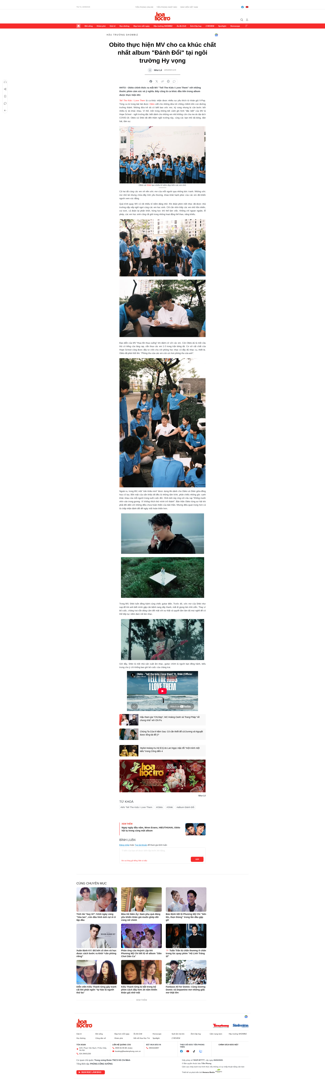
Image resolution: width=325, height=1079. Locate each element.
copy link (162, 81)
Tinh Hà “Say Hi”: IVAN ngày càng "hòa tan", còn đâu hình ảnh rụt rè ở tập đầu (96, 917)
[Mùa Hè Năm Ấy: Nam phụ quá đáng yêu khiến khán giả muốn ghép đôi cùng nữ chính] (141, 899)
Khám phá (101, 26)
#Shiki (170, 807)
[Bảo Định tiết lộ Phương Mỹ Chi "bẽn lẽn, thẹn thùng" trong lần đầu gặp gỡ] (186, 899)
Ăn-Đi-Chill (181, 26)
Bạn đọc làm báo (91, 1072)
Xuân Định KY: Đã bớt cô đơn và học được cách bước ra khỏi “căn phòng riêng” (96, 953)
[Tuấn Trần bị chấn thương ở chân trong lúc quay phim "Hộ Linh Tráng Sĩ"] (186, 936)
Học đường (124, 26)
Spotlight (222, 26)
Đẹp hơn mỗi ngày (142, 26)
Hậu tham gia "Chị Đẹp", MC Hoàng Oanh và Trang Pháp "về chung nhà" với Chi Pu (170, 719)
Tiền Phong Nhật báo (167, 7)
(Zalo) (130, 1048)
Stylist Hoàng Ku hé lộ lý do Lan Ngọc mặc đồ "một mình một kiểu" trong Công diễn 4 (170, 749)
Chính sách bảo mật (228, 1045)
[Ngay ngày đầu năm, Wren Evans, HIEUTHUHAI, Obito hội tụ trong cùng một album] (195, 829)
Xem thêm (247, 26)
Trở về (5, 110)
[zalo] (202, 1051)
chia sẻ (150, 81)
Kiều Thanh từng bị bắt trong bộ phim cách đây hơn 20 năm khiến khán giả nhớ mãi (139, 990)
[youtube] (247, 7)
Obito (152, 104)
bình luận (174, 81)
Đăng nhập (124, 845)
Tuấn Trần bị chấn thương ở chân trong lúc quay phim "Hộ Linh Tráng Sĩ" (186, 953)
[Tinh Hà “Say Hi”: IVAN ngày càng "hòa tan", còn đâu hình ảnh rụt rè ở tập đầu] (96, 899)
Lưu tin (5, 96)
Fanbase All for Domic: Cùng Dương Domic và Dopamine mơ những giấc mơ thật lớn (185, 990)
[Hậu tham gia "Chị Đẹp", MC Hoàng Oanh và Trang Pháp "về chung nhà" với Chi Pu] (128, 719)
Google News (216, 35)
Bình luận (5, 103)
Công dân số (100, 1038)
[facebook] (242, 7)
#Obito (159, 807)
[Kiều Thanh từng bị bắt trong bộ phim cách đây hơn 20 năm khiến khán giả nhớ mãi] (141, 972)
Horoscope (235, 26)
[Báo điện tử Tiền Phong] (221, 1026)
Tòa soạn (81, 1045)
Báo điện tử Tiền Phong (162, 16)
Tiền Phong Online (144, 7)
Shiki (149, 185)
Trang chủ (78, 26)
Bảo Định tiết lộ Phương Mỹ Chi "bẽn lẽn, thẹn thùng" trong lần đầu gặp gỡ (186, 917)
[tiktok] (195, 1051)
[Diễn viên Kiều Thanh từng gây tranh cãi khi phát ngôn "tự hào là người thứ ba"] (96, 972)
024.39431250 (85, 1054)
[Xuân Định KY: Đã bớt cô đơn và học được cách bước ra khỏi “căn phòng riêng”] (96, 936)
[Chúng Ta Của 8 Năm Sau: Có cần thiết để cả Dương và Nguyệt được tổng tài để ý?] (128, 734)
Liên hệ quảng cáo (121, 1045)
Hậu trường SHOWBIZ (163, 26)
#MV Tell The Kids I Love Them (136, 807)
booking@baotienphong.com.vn (128, 1051)
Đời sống (89, 26)
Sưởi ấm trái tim (178, 1034)
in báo (168, 81)
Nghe (5, 82)
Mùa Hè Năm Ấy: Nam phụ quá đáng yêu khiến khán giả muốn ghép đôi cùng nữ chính (140, 917)
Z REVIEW (210, 26)
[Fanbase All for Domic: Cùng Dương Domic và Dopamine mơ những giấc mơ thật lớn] (186, 972)
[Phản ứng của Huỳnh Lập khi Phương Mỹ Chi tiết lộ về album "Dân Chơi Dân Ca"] (141, 936)
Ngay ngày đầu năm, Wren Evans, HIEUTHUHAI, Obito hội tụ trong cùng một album (151, 829)
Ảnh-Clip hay (195, 26)
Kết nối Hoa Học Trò (142, 1038)
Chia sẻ (5, 89)
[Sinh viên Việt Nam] (241, 1026)
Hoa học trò (84, 1023)
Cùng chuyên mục (91, 883)
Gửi (197, 859)
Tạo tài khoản (141, 845)
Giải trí (112, 26)
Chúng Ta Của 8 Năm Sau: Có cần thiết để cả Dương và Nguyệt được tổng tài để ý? (171, 733)
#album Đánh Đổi (185, 807)
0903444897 (154, 1048)
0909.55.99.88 (121, 1048)
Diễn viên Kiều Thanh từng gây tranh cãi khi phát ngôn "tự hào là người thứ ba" (96, 990)
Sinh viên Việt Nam (189, 7)
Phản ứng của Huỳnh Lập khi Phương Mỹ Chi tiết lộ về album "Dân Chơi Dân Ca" (141, 953)
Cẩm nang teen (216, 1034)
